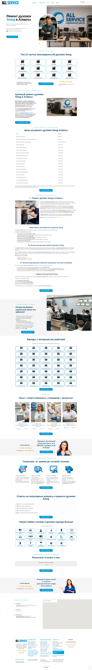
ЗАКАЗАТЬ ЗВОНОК (11, 36)
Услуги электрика (51, 545)
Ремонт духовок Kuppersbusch (71, 373)
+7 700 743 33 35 (83, 2)
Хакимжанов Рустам (22, 423)
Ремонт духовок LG (21, 379)
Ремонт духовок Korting (46, 373)
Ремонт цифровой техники (71, 533)
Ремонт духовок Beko (70, 350)
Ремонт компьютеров (44, 642)
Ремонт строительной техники (41, 539)
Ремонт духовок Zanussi (71, 385)
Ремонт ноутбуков (43, 641)
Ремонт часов (20, 545)
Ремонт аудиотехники (20, 539)
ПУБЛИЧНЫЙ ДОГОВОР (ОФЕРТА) (57, 652)
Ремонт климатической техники (30, 539)
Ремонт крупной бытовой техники (61, 533)
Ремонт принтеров (43, 643)
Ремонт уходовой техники (30, 545)
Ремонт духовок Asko (58, 350)
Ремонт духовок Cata (58, 356)
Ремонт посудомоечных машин (33, 652)
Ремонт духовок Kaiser (33, 373)
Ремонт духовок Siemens (71, 379)
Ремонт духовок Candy (46, 356)
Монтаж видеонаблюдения (41, 545)
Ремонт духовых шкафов (32, 654)
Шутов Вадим (54, 423)
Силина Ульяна (38, 423)
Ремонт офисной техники (30, 533)
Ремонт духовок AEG (21, 350)
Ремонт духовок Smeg (21, 385)
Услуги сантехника (61, 545)
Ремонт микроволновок (32, 642)
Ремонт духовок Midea (46, 379)
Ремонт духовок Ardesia (34, 350)
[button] (46, 84)
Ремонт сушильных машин (32, 653)
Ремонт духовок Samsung (58, 379)
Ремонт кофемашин (31, 641)
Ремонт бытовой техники (51, 533)
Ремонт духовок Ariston (46, 350)
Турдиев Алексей (69, 423)
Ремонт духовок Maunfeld (33, 379)
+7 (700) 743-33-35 (65, 82)
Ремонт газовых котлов (51, 539)
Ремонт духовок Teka (33, 385)
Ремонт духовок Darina (71, 356)
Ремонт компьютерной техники (20, 533)
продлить (51, 562)
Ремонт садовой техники (72, 539)
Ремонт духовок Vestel (46, 385)
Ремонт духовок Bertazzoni (21, 356)
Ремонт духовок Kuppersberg (58, 373)
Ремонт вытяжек (31, 655)
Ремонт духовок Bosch (33, 356)
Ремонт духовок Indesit (21, 373)
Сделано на (44, 564)
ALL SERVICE (48, 666)
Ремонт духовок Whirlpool (58, 385)
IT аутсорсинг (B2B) (41, 532)
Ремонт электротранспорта (61, 539)
